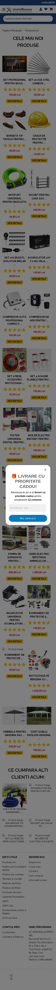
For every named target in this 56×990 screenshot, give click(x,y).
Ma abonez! (28, 518)
